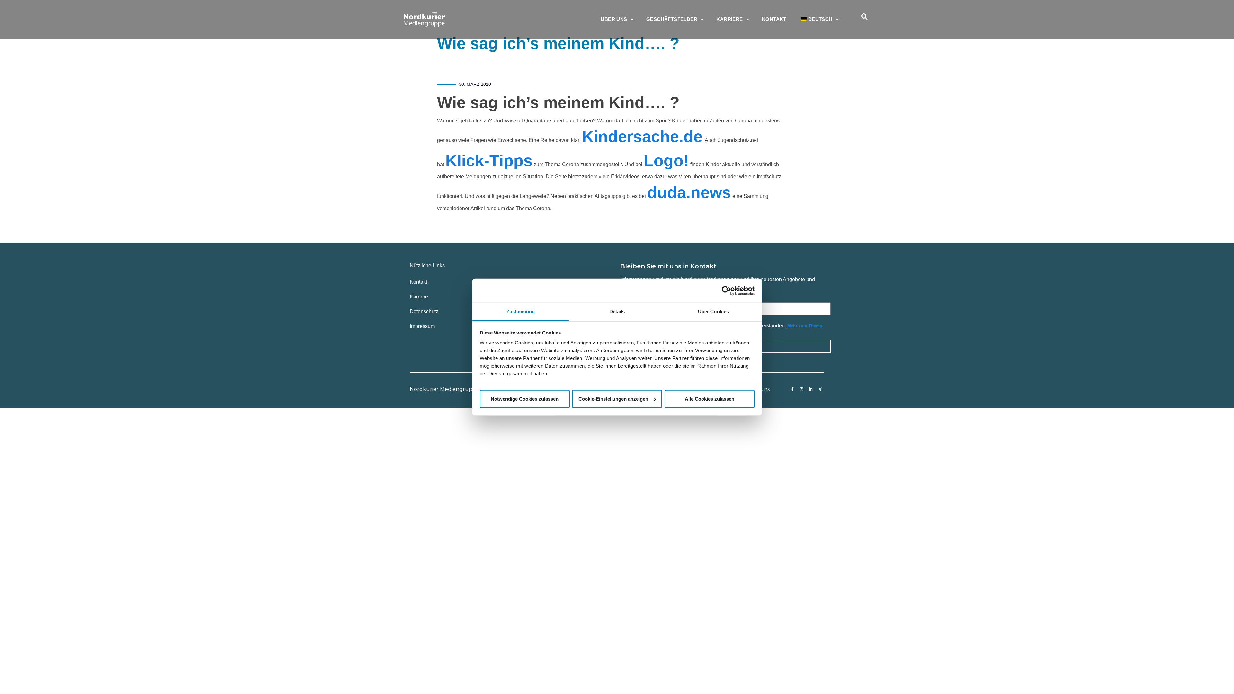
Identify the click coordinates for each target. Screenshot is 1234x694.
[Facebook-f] (792, 389)
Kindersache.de (642, 137)
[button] (864, 16)
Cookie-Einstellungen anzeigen (613, 398)
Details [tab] (617, 311)
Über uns (614, 19)
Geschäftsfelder (671, 19)
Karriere (729, 19)
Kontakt (774, 19)
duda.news (689, 192)
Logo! (666, 161)
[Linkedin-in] (811, 389)
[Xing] (820, 389)
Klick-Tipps (488, 161)
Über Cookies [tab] (713, 311)
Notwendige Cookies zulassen (525, 398)
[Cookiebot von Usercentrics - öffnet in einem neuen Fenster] (726, 290)
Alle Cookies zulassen (709, 398)
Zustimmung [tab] (520, 311)
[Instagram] (802, 389)
